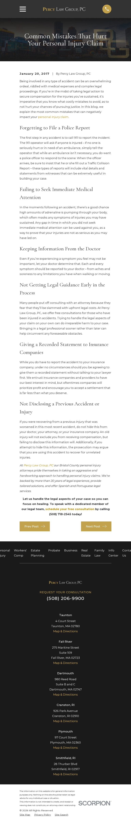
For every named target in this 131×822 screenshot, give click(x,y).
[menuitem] (25, 815)
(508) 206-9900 (65, 598)
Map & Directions (65, 631)
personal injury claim (53, 117)
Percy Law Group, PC (38, 465)
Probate (54, 550)
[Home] (64, 8)
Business (70, 550)
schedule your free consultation (69, 509)
